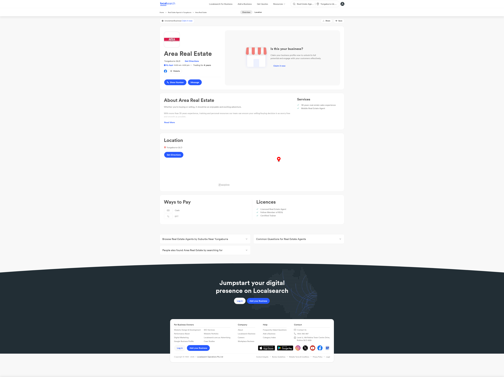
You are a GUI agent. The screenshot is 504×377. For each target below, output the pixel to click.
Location (258, 12)
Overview (246, 12)
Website (176, 71)
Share (328, 21)
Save (340, 21)
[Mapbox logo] (224, 184)
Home (162, 12)
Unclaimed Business (178, 21)
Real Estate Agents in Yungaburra (179, 12)
